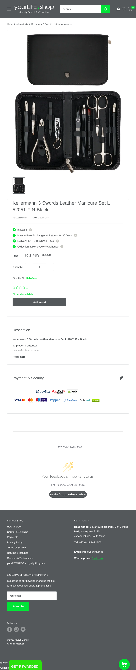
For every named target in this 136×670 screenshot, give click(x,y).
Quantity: (18, 267)
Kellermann (20, 217)
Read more (19, 356)
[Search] (105, 9)
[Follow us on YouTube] (23, 629)
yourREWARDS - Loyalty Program (26, 563)
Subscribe (18, 606)
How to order (14, 526)
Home (10, 24)
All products (22, 24)
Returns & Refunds (17, 552)
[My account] (118, 9)
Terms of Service (16, 547)
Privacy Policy (14, 542)
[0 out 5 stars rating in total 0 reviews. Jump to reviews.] (21, 287)
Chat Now (97, 558)
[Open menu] (9, 9)
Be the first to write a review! (68, 494)
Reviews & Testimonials (20, 558)
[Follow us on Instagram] (16, 629)
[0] (130, 9)
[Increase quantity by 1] (50, 267)
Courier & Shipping (17, 531)
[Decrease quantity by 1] (29, 267)
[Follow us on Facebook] (9, 629)
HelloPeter (32, 278)
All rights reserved (15, 644)
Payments (12, 537)
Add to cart (39, 302)
